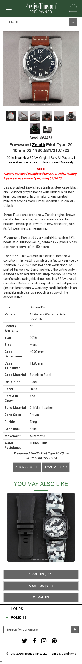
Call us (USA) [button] (42, 574)
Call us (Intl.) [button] (42, 586)
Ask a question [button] (26, 467)
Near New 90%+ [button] (26, 158)
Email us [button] (42, 597)
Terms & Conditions (63, 653)
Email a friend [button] (56, 467)
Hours (17, 609)
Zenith (38, 144)
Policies (19, 618)
